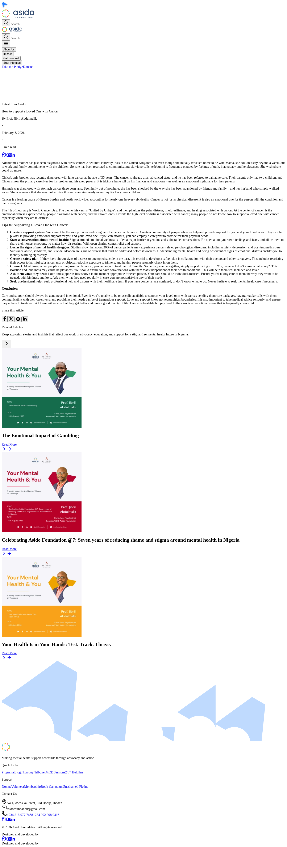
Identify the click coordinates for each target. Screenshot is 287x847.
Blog (17, 772)
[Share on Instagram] (18, 319)
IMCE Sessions (55, 772)
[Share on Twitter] (11, 319)
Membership (32, 786)
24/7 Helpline (74, 772)
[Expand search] (6, 22)
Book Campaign (52, 786)
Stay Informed (12, 62)
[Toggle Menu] (6, 43)
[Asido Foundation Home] (18, 17)
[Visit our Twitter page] (6, 155)
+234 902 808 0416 (46, 815)
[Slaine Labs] (49, 834)
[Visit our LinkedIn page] (13, 155)
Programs (8, 772)
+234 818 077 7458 (20, 815)
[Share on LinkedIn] (24, 319)
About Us (9, 49)
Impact (7, 53)
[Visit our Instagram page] (9, 155)
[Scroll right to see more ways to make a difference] (6, 344)
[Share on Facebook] (5, 319)
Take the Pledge (12, 67)
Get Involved (11, 58)
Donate (28, 67)
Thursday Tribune (33, 772)
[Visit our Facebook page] (3, 155)
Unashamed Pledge (75, 786)
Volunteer (17, 786)
